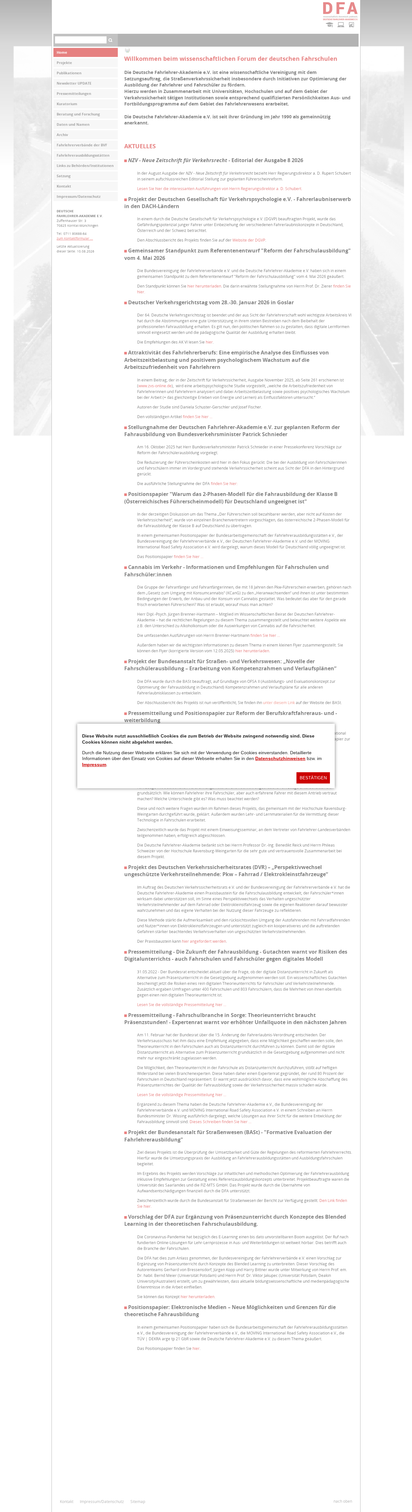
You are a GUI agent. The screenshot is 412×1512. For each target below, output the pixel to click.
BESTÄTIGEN (313, 777)
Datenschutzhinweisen (280, 758)
